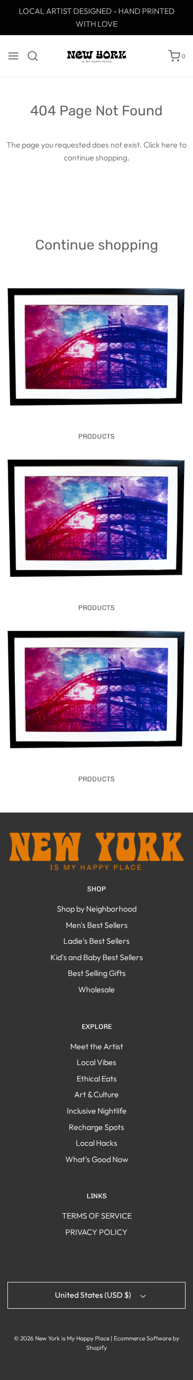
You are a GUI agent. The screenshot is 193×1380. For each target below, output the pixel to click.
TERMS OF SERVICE (97, 1216)
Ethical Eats (97, 1078)
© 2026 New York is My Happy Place (61, 1338)
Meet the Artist (96, 1046)
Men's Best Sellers (97, 925)
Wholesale (96, 989)
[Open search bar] (36, 56)
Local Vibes (96, 1062)
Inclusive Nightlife (97, 1111)
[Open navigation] (13, 56)
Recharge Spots (96, 1127)
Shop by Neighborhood (97, 909)
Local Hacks (96, 1143)
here (169, 145)
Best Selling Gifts (97, 973)
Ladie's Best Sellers (96, 941)
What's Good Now (96, 1159)
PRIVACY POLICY (96, 1232)
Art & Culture (96, 1094)
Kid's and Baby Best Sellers (96, 957)
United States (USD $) (94, 1295)
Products (96, 436)
